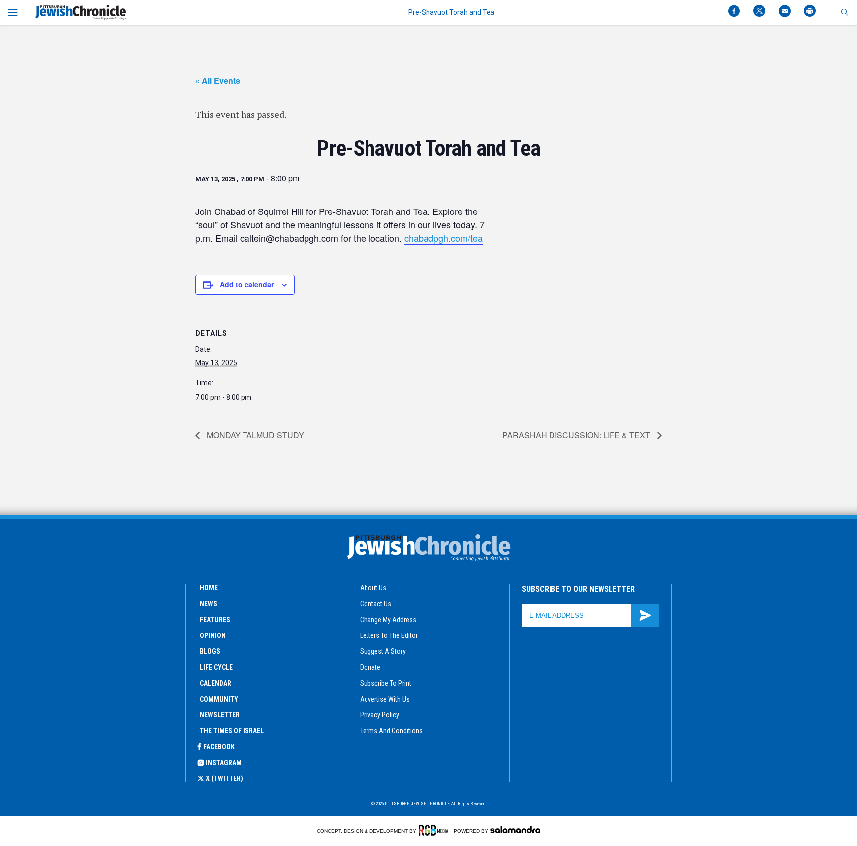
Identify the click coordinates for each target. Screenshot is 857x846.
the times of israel (232, 731)
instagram (224, 763)
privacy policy (379, 715)
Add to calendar (247, 284)
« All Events (217, 80)
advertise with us (385, 699)
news (208, 604)
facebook (219, 747)
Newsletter (220, 715)
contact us (375, 604)
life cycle (216, 667)
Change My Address (388, 620)
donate (370, 667)
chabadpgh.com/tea (443, 237)
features (215, 620)
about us (373, 588)
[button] (844, 12)
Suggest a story (383, 651)
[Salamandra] (515, 829)
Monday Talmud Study (254, 435)
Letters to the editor (389, 635)
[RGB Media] (435, 830)
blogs (210, 651)
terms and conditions (391, 731)
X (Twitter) (224, 778)
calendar (215, 683)
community (219, 699)
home (209, 588)
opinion (213, 635)
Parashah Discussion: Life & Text (577, 435)
